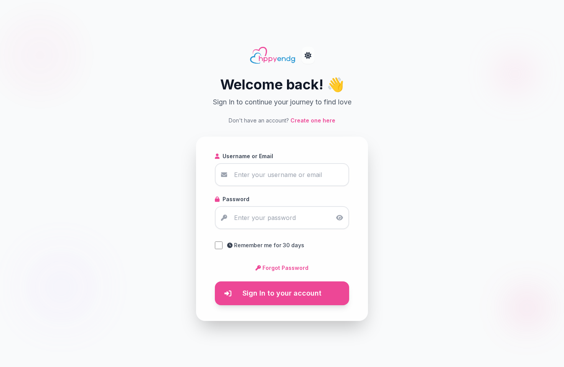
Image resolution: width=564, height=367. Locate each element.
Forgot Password (285, 268)
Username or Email (248, 156)
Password (236, 199)
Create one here (312, 120)
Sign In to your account (282, 293)
